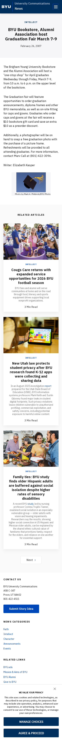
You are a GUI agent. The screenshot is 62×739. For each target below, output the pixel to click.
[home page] (6, 6)
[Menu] (56, 7)
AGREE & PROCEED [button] (31, 733)
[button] (55, 688)
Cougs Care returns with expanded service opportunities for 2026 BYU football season (31, 276)
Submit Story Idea (21, 608)
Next (30, 560)
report (48, 386)
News (19, 9)
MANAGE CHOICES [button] (31, 722)
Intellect (31, 22)
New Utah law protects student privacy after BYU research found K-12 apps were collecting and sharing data (31, 372)
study (30, 503)
